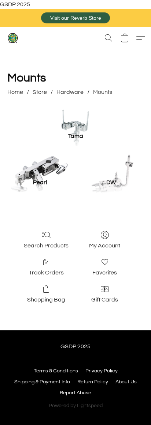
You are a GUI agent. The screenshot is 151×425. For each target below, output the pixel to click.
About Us (126, 381)
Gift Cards (104, 300)
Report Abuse (75, 392)
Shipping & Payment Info (42, 381)
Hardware (70, 92)
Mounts (103, 92)
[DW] (111, 163)
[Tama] (75, 116)
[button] (75, 17)
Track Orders (46, 273)
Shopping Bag (46, 300)
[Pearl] (40, 163)
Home (15, 92)
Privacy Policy (101, 370)
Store (40, 92)
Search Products (46, 245)
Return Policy (92, 381)
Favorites (104, 273)
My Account (104, 245)
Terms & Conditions (56, 370)
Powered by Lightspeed (76, 405)
